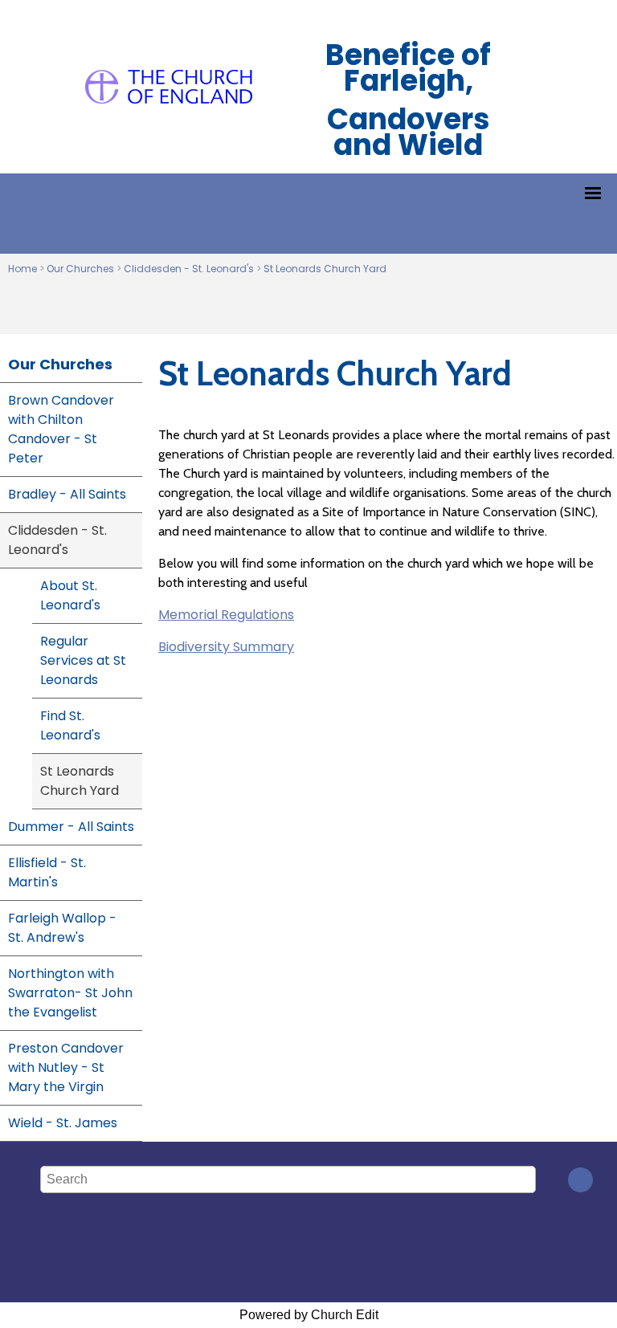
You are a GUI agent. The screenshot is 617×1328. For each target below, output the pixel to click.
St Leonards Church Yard (325, 268)
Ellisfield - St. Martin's (47, 872)
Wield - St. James (62, 1123)
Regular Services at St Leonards (83, 660)
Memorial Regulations (226, 614)
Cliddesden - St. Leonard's (189, 268)
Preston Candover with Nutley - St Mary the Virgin (66, 1067)
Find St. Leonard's (70, 725)
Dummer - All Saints (71, 826)
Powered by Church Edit (308, 1315)
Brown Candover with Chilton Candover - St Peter (61, 429)
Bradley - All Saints (67, 494)
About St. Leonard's (70, 595)
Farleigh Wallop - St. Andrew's (62, 928)
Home (22, 268)
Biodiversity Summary (226, 647)
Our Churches (80, 268)
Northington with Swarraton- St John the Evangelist (70, 992)
